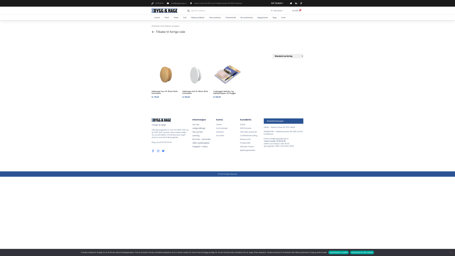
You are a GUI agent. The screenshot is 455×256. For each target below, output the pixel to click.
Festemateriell (230, 17)
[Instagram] (158, 151)
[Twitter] (163, 151)
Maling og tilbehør (197, 17)
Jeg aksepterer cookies (339, 252)
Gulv (185, 17)
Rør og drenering (246, 17)
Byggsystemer (262, 17)
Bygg (274, 17)
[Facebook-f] (153, 151)
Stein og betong (215, 17)
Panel (167, 17)
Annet (283, 17)
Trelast (175, 17)
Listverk (157, 17)
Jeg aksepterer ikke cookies (362, 252)
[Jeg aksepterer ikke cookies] (451, 252)
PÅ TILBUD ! (277, 3)
